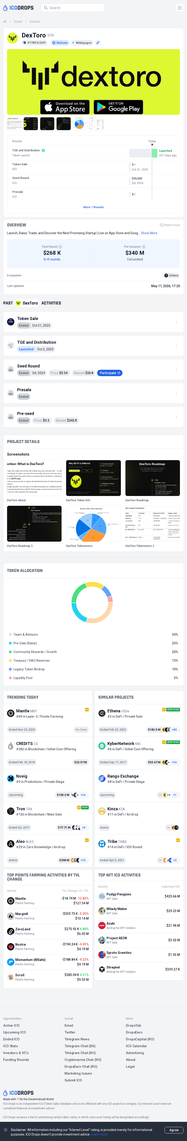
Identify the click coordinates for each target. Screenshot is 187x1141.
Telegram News (77, 1039)
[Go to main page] (18, 8)
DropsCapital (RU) (140, 1039)
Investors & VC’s (16, 1053)
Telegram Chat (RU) (80, 1053)
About (130, 1060)
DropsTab (133, 1025)
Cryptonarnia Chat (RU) (83, 1060)
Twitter (70, 1032)
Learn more (99, 1134)
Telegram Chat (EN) (80, 1046)
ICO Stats (10, 1046)
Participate (108, 373)
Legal (130, 1067)
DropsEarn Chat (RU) (81, 1067)
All (4, 21)
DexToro (35, 21)
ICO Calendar (136, 1046)
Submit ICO (73, 1080)
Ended (18, 21)
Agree (174, 1130)
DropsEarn (134, 1032)
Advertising (135, 1053)
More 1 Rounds (93, 207)
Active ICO (11, 1025)
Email (69, 1025)
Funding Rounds (16, 1060)
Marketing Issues (78, 1073)
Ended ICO (11, 1039)
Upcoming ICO (14, 1032)
